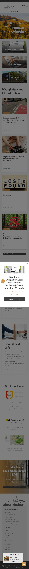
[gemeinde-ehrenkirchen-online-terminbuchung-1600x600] (14, 269)
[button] (3, 566)
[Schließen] (27, 264)
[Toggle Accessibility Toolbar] (3, 281)
